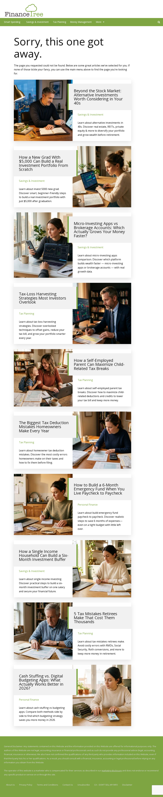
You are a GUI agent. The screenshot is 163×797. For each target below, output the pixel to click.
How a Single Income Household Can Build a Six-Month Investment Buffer (43, 555)
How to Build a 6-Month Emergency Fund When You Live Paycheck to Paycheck (99, 489)
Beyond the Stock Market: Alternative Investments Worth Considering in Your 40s (98, 96)
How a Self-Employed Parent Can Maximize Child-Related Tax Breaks (99, 364)
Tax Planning (59, 21)
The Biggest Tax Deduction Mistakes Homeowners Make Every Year (44, 426)
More (98, 21)
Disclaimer (127, 784)
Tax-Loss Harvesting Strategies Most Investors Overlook (42, 298)
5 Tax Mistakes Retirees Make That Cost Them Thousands (95, 617)
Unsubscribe (84, 784)
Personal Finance (88, 504)
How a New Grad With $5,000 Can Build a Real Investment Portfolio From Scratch (43, 163)
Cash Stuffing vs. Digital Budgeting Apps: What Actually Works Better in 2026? (41, 682)
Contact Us (68, 784)
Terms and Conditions (47, 784)
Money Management (81, 21)
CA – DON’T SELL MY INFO (106, 784)
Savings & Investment (37, 21)
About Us (10, 784)
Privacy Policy (25, 784)
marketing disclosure (112, 770)
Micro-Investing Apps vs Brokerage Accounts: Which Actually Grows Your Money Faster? (99, 229)
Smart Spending (12, 21)
